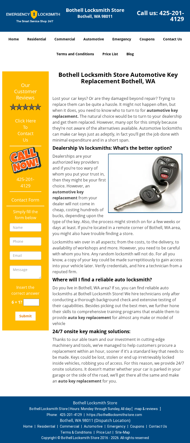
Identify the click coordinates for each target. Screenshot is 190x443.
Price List (110, 54)
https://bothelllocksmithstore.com (114, 415)
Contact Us (172, 39)
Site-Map (122, 432)
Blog (130, 54)
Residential (36, 39)
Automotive (93, 39)
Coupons (147, 39)
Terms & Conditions (76, 432)
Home (13, 39)
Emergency (121, 39)
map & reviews (147, 409)
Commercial (64, 39)
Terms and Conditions (75, 54)
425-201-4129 (171, 16)
